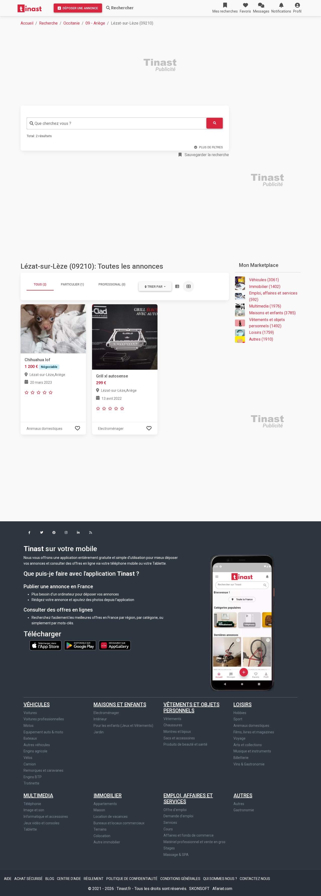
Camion (30, 764)
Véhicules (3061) (264, 279)
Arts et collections (247, 745)
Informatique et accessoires (46, 817)
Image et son (34, 810)
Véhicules (37, 705)
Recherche (48, 23)
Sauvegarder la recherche (206, 154)
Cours (168, 829)
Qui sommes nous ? (220, 879)
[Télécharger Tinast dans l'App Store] (46, 645)
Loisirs (242, 705)
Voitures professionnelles (44, 719)
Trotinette (31, 783)
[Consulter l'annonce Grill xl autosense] (124, 336)
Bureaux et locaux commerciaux (119, 823)
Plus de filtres (211, 147)
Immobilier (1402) (264, 286)
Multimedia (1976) (265, 306)
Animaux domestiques (251, 726)
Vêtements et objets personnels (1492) (267, 323)
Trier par (155, 286)
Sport (237, 719)
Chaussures (173, 725)
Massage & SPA (176, 855)
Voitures (30, 713)
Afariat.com (222, 888)
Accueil (27, 23)
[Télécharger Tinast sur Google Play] (80, 645)
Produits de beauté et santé (185, 744)
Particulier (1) (72, 284)
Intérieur (100, 719)
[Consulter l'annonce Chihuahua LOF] (53, 328)
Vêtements (172, 719)
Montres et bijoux (177, 732)
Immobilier (108, 795)
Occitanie (71, 23)
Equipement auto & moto (43, 732)
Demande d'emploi (178, 816)
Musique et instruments (252, 751)
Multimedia (38, 795)
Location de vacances (111, 817)
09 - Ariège (95, 23)
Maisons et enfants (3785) (272, 313)
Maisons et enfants (120, 705)
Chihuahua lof (37, 359)
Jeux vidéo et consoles (41, 823)
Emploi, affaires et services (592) (273, 296)
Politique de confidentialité (132, 879)
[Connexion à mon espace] (77, 428)
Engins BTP (33, 777)
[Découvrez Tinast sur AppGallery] (115, 645)
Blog (50, 879)
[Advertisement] (163, 66)
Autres (242, 795)
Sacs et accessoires (179, 738)
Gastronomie (243, 810)
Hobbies (239, 713)
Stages (169, 848)
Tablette (30, 829)
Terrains (100, 829)
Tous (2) (40, 284)
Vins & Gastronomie (249, 764)
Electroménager (106, 713)
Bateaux (30, 738)
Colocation (102, 836)
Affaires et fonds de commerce (189, 835)
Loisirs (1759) (261, 332)
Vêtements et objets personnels (191, 708)
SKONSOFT (199, 888)
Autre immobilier (107, 842)
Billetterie (241, 758)
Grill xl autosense (112, 376)
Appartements (105, 804)
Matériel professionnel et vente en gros (194, 842)
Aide (8, 879)
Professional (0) (112, 284)
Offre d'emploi (175, 810)
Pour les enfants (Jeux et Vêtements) (123, 726)
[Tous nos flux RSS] (90, 533)
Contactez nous (255, 879)
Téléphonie (32, 804)
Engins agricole (35, 751)
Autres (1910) (261, 339)
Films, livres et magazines (253, 732)
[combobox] (116, 123)
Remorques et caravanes (43, 770)
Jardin (99, 732)
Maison (99, 810)
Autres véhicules (37, 745)
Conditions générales (180, 879)
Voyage (239, 738)
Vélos (28, 758)
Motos (29, 726)
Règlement (94, 879)
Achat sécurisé (28, 879)
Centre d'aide (69, 879)
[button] (297, 8)
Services (170, 823)
